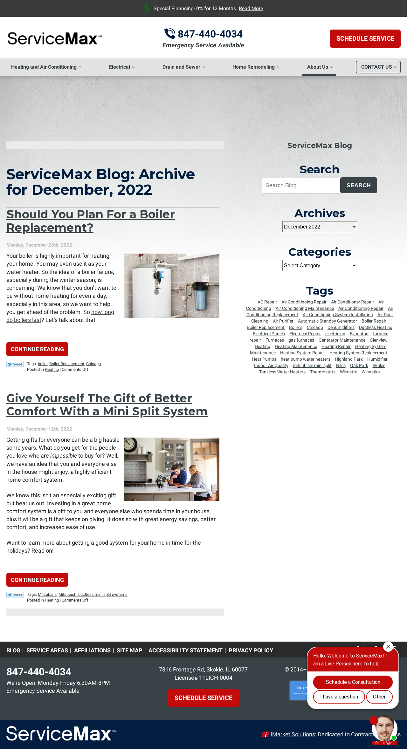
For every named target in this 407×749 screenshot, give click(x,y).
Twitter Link (15, 364)
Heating (52, 369)
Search (359, 185)
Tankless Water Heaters (282, 371)
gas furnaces (301, 340)
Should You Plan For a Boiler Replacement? (90, 220)
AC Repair (267, 301)
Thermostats (322, 371)
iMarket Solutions (293, 734)
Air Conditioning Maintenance (305, 308)
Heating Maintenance (296, 346)
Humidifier (377, 359)
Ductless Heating (375, 327)
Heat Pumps (264, 359)
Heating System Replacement (358, 352)
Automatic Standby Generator (327, 320)
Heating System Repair (302, 352)
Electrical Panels (269, 333)
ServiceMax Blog (319, 145)
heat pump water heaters (305, 359)
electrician (335, 333)
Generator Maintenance (342, 340)
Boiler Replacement (66, 363)
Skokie (379, 365)
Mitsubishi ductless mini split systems (93, 594)
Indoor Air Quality (271, 365)
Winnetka (371, 371)
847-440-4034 (210, 34)
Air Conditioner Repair (352, 301)
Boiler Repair (374, 320)
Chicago (93, 363)
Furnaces (275, 340)
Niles (341, 365)
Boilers (295, 327)
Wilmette (348, 371)
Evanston (359, 333)
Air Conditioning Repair (360, 308)
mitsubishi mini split (312, 365)
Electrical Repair (305, 333)
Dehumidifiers (341, 327)
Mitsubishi (47, 594)
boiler (42, 363)
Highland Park (349, 359)
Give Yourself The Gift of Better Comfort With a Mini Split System (107, 404)
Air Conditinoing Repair (304, 301)
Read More (251, 8)
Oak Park (359, 365)
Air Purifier (283, 320)
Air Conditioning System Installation (338, 314)
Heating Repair (336, 346)
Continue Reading (37, 349)
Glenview (379, 340)
